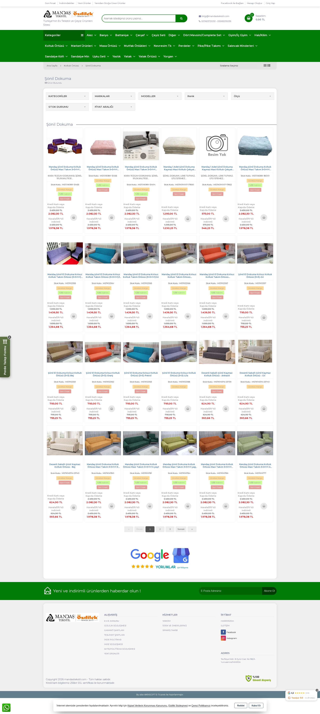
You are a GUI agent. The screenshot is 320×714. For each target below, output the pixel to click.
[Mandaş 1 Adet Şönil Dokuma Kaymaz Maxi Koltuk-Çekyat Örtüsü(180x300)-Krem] (179, 145)
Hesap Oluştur (254, 3)
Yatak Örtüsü (148, 56)
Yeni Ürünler (111, 653)
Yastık (116, 56)
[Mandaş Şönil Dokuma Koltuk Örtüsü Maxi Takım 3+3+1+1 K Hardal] (103, 443)
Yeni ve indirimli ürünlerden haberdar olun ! (97, 590)
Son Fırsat (50, 3)
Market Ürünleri (82, 45)
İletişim (225, 625)
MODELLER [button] (148, 96)
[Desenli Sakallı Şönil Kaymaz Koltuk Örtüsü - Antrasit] (217, 351)
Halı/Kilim (261, 35)
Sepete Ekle (73, 217)
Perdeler (184, 45)
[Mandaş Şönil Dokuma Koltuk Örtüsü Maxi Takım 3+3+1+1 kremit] (217, 443)
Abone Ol (269, 590)
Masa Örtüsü (109, 45)
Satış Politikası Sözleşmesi (119, 649)
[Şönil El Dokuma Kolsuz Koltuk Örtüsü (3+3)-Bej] (65, 351)
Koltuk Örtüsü (55, 45)
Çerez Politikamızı (201, 705)
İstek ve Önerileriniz (174, 625)
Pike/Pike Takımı (209, 45)
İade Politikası (112, 639)
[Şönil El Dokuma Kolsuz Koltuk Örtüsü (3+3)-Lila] (179, 351)
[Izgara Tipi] (265, 65)
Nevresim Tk (163, 45)
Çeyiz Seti (158, 35)
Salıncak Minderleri (241, 45)
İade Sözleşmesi (113, 644)
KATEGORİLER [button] (57, 96)
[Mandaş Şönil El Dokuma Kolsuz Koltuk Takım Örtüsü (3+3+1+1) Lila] (65, 253)
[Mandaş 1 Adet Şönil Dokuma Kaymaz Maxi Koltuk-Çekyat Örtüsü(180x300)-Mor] (217, 145)
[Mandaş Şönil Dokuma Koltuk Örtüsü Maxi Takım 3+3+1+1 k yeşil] (141, 443)
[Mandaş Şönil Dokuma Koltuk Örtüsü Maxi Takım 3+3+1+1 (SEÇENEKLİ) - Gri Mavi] (255, 145)
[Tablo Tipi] (268, 65)
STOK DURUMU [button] (58, 106)
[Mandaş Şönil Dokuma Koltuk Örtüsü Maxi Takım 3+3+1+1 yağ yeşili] (179, 443)
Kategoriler (53, 35)
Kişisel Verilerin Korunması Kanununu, (148, 705)
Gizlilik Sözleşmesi (115, 625)
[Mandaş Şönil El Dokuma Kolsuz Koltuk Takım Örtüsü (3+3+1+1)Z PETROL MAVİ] (103, 253)
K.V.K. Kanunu (111, 621)
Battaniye (122, 35)
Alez (90, 35)
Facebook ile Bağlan (232, 3)
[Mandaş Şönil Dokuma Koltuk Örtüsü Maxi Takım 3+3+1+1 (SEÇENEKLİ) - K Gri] (141, 145)
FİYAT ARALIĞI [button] (104, 106)
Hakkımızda (227, 621)
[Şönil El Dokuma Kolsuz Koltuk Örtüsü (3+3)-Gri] (255, 253)
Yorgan (169, 56)
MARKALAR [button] (102, 96)
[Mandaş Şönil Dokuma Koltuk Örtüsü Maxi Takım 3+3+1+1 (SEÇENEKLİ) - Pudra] (103, 145)
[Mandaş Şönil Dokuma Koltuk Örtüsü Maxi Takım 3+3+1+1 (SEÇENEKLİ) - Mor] (65, 145)
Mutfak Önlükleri (136, 45)
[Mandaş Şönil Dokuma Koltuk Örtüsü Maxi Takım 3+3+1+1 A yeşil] (255, 443)
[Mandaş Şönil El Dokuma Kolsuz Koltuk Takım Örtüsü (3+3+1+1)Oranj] (217, 253)
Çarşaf (140, 35)
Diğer (173, 35)
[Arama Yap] (181, 18)
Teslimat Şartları (114, 635)
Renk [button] (191, 96)
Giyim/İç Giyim (238, 35)
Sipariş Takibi (170, 630)
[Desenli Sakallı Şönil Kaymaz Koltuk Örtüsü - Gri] (255, 351)
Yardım (166, 621)
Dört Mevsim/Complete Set (202, 35)
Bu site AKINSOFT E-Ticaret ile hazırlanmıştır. (160, 694)
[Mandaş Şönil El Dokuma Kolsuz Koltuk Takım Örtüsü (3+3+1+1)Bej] (179, 253)
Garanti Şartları (114, 630)
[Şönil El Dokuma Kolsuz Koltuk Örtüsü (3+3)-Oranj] (103, 351)
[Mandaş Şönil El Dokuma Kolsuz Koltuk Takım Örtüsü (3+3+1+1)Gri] (141, 253)
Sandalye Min (80, 56)
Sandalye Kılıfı (55, 56)
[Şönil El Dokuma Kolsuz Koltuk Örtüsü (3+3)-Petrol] (141, 351)
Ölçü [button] (237, 96)
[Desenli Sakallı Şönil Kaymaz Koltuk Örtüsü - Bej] (65, 443)
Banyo (104, 35)
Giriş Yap (270, 3)
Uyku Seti (99, 56)
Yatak (128, 56)
